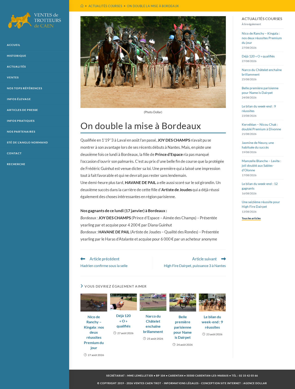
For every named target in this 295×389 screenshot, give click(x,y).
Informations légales (181, 383)
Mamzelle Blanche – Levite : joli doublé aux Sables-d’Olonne (261, 165)
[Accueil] (81, 6)
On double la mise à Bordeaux (153, 6)
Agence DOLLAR (255, 383)
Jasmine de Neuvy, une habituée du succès (258, 145)
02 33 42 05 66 (248, 375)
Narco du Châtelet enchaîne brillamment (153, 324)
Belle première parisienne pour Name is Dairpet (183, 327)
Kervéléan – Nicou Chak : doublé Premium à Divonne (261, 126)
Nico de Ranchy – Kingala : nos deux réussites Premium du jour (94, 332)
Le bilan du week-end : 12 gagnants (260, 186)
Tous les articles (251, 218)
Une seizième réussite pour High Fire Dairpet (261, 204)
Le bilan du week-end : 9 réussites (212, 322)
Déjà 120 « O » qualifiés (123, 320)
